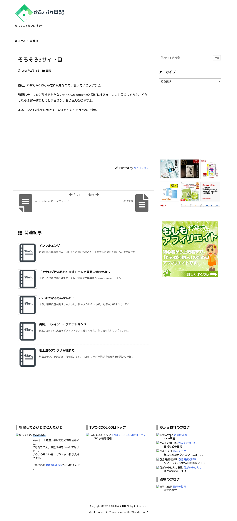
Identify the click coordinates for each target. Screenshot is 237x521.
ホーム (21, 40)
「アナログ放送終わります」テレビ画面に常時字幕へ (74, 272)
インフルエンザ (49, 246)
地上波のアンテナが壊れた (57, 350)
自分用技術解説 (187, 459)
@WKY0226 (55, 465)
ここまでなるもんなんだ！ (57, 298)
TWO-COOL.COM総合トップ (129, 435)
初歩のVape (181, 435)
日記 (35, 40)
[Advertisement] (83, 137)
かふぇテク (179, 451)
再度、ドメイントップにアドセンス (62, 324)
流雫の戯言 (179, 486)
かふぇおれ (141, 168)
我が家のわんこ (192, 467)
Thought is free (139, 512)
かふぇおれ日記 (187, 443)
